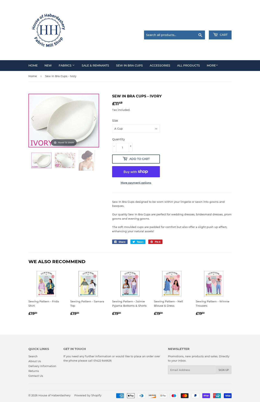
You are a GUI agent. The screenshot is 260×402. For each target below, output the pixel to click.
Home (32, 76)
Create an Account (220, 25)
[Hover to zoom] (63, 120)
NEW (48, 65)
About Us (34, 361)
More (211, 65)
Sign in (199, 25)
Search (33, 356)
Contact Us (35, 375)
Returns (33, 371)
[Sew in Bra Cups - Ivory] (41, 160)
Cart (223, 35)
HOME (33, 65)
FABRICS (65, 65)
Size (115, 120)
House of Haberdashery (54, 395)
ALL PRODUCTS (188, 65)
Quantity (118, 139)
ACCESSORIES (160, 65)
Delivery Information (42, 366)
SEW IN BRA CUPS (129, 65)
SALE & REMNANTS (95, 65)
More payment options (136, 182)
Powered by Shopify (87, 395)
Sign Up (224, 369)
